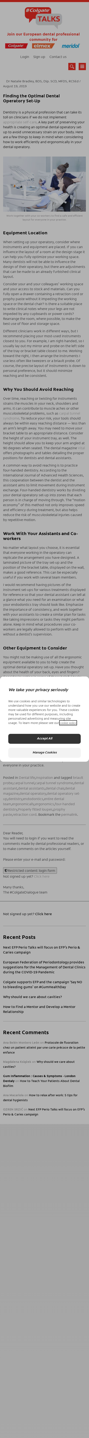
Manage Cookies (44, 752)
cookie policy (68, 723)
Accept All (44, 738)
